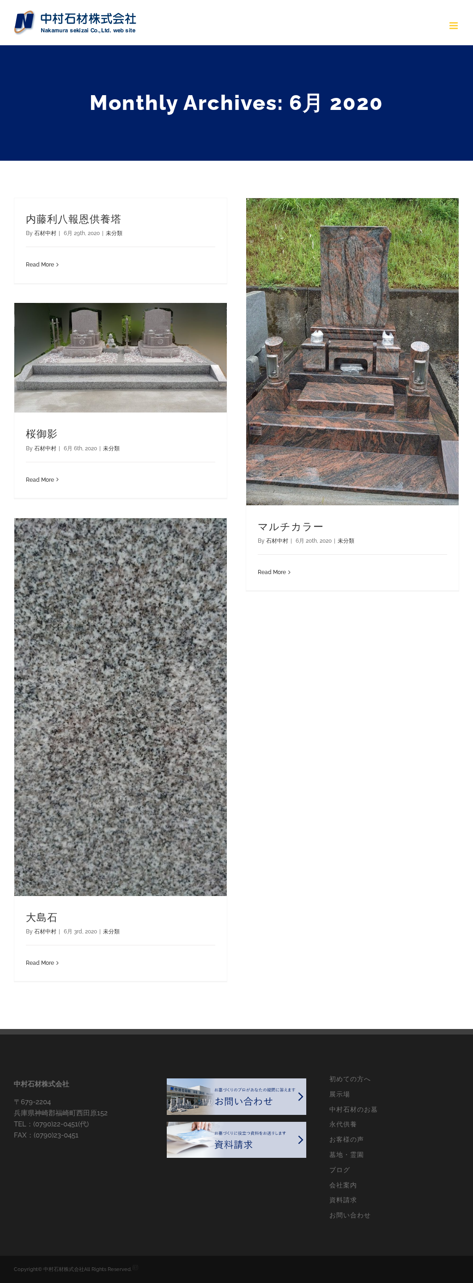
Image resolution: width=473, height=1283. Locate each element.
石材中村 (45, 233)
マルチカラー (291, 527)
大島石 (42, 917)
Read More (40, 264)
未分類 (114, 233)
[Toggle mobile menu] (454, 25)
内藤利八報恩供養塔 (73, 219)
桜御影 (42, 434)
